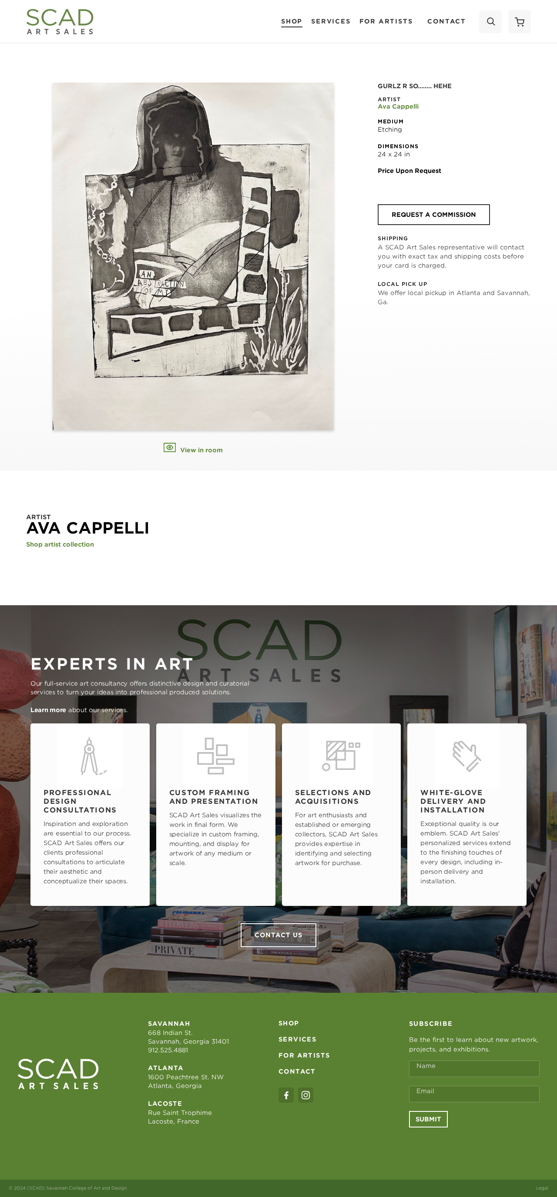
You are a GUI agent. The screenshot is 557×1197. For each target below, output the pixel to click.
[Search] (490, 21)
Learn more (48, 709)
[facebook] (286, 1095)
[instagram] (305, 1095)
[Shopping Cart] (519, 21)
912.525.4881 (168, 1050)
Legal (542, 1187)
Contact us (278, 935)
